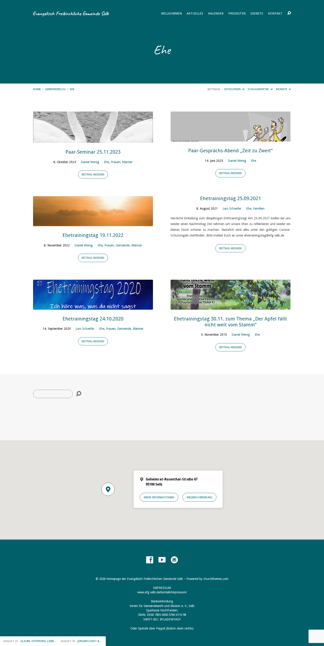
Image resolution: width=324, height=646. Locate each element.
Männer (127, 162)
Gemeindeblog (55, 89)
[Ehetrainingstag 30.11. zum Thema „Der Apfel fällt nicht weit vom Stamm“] (230, 306)
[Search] (78, 394)
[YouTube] (162, 559)
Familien (258, 208)
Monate (282, 89)
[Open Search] (289, 13)
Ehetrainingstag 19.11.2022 (93, 235)
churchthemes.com (215, 579)
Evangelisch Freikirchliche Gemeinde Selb (71, 13)
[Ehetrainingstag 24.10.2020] (93, 306)
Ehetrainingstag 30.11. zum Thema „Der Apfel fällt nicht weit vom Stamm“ (230, 322)
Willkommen (171, 13)
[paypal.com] (174, 559)
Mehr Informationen (159, 497)
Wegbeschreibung (199, 497)
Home (37, 89)
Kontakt (275, 13)
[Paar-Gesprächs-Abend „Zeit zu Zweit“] (230, 138)
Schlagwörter (258, 89)
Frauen (115, 162)
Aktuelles (195, 13)
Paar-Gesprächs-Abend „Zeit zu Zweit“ (230, 150)
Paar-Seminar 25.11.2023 (93, 152)
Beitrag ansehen (93, 174)
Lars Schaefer (232, 208)
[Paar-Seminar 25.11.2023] (93, 139)
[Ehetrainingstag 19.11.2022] (93, 223)
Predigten (237, 13)
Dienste (256, 13)
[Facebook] (149, 559)
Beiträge (214, 89)
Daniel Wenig (90, 162)
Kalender (215, 13)
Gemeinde (123, 245)
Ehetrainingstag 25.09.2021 (230, 198)
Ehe (72, 89)
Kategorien (232, 89)
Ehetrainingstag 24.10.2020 (93, 319)
